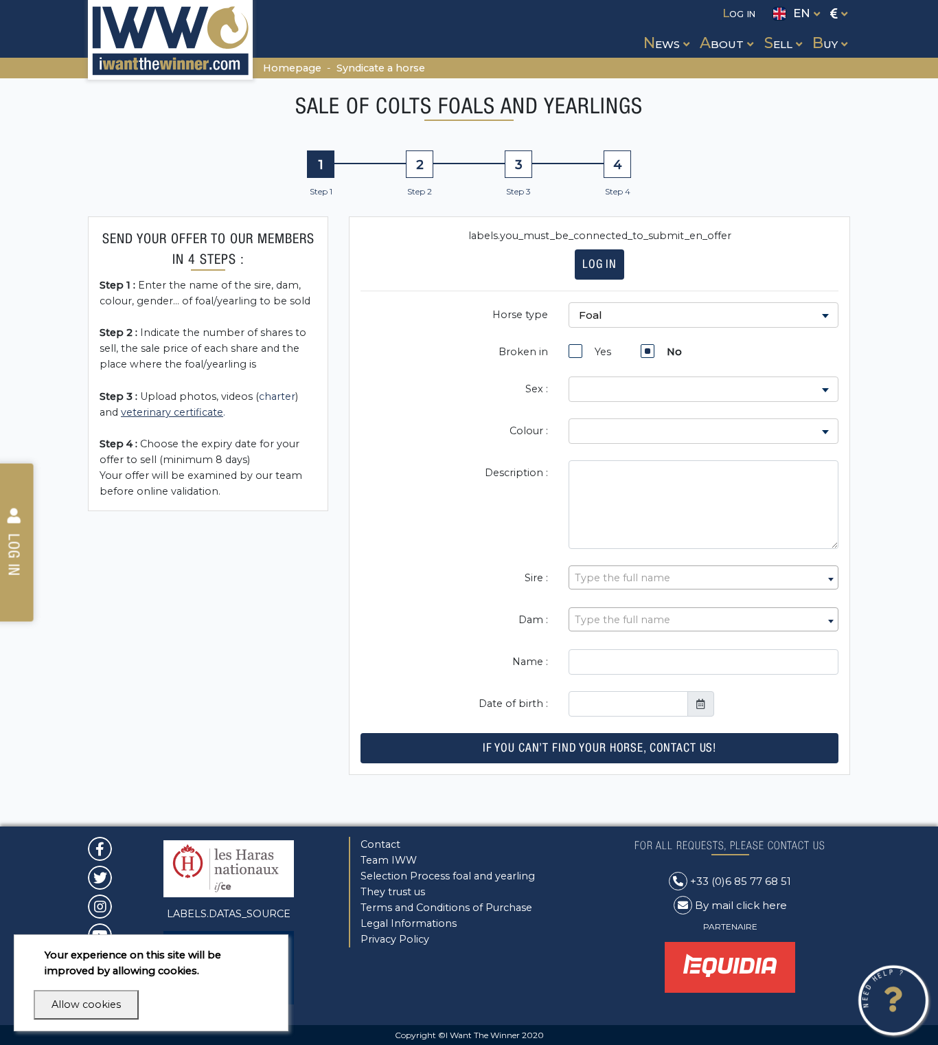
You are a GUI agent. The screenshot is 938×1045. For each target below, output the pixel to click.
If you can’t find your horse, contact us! (599, 747)
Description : (516, 473)
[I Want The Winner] (170, 40)
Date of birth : (513, 703)
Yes (600, 352)
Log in (599, 264)
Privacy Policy (395, 939)
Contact (380, 844)
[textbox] (703, 578)
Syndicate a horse (380, 68)
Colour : (529, 431)
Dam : (533, 620)
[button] (665, 30)
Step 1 (321, 191)
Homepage (292, 68)
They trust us (393, 892)
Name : (530, 661)
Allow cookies (86, 1004)
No (671, 352)
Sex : (536, 389)
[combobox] (704, 577)
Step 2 (419, 191)
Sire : (536, 578)
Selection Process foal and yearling (448, 876)
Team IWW (389, 860)
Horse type (520, 314)
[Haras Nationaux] (228, 868)
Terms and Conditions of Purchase (446, 907)
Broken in (523, 352)
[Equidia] (730, 966)
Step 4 (617, 191)
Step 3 (518, 191)
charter (277, 396)
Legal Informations (409, 923)
